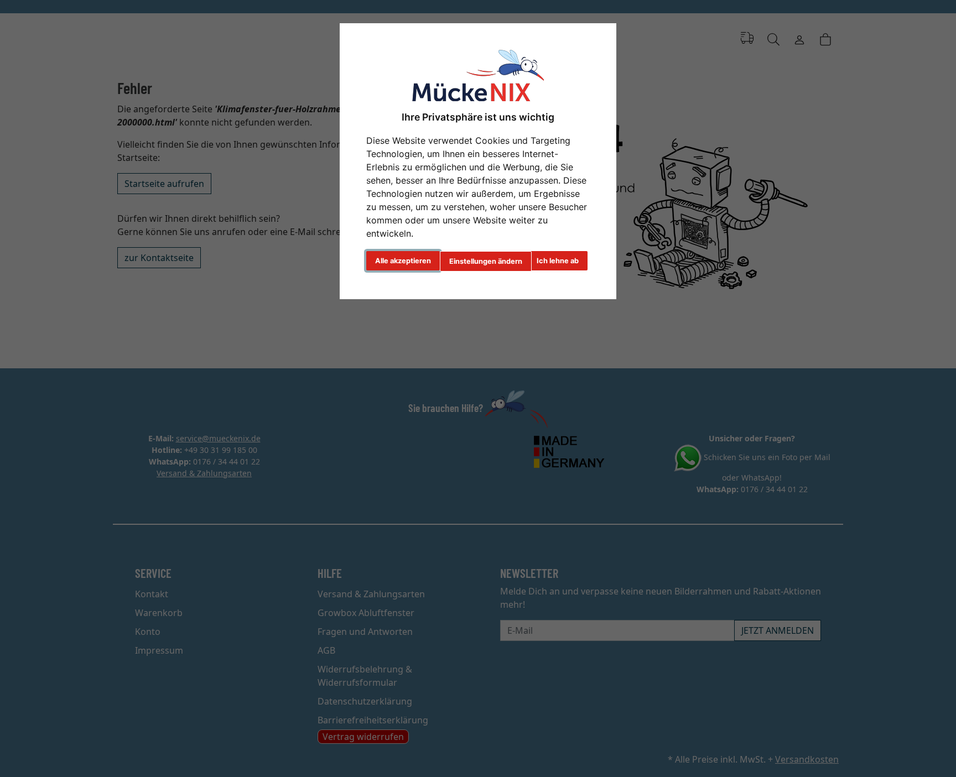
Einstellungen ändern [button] (485, 261)
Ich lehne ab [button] (558, 261)
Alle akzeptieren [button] (403, 261)
